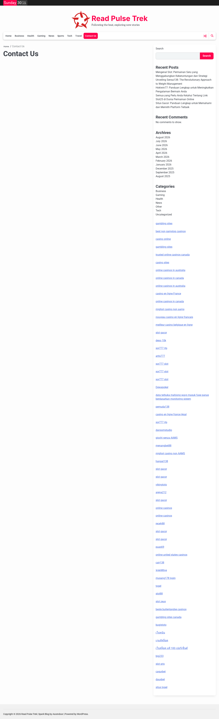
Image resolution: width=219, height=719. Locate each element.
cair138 (160, 562)
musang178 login (166, 578)
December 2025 (164, 168)
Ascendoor (58, 714)
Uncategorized (164, 214)
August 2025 (163, 176)
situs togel (161, 687)
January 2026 (163, 164)
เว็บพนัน (160, 632)
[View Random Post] (204, 35)
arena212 (161, 492)
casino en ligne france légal (171, 414)
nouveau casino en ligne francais (174, 317)
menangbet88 (163, 445)
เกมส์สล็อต (162, 640)
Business (19, 36)
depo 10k (161, 340)
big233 (160, 656)
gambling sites (164, 223)
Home (8, 36)
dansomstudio (164, 430)
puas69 (160, 546)
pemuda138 (162, 406)
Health (30, 36)
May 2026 (161, 149)
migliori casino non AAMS (170, 453)
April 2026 (161, 152)
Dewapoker (162, 387)
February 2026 (164, 160)
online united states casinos (171, 554)
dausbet (160, 679)
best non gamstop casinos (171, 231)
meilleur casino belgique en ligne (174, 324)
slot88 (159, 593)
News (51, 36)
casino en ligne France (168, 293)
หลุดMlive (161, 570)
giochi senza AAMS (167, 437)
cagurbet (161, 671)
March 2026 (162, 156)
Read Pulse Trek (120, 18)
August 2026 (163, 137)
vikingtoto (161, 484)
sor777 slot (162, 363)
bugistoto (161, 624)
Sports (60, 36)
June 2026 (162, 145)
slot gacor (161, 332)
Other (159, 206)
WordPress (82, 714)
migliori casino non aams (170, 309)
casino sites (162, 262)
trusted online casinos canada (173, 254)
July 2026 (161, 141)
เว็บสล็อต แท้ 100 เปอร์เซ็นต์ (172, 648)
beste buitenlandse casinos (171, 609)
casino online (163, 239)
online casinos (164, 508)
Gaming (41, 36)
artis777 (160, 355)
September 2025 (165, 172)
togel (158, 585)
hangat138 (162, 461)
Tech (69, 36)
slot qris (160, 663)
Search (160, 48)
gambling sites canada (168, 617)
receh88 (160, 523)
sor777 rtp (161, 348)
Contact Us (90, 36)
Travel (78, 36)
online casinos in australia (170, 270)
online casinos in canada (170, 278)
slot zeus (161, 601)
